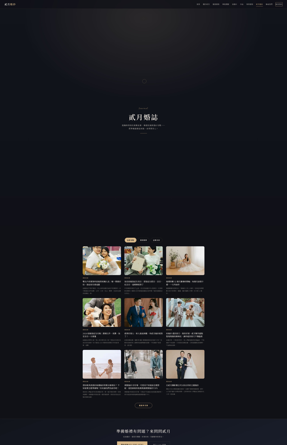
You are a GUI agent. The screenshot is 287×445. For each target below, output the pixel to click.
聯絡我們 (269, 4)
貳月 (10, 4)
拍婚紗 (234, 4)
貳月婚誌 (259, 4)
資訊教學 (143, 240)
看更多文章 (143, 405)
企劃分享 (156, 240)
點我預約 (279, 4)
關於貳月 (206, 4)
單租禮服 (225, 4)
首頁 (198, 4)
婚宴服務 (216, 4)
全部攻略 (130, 240)
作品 (241, 4)
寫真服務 (249, 4)
